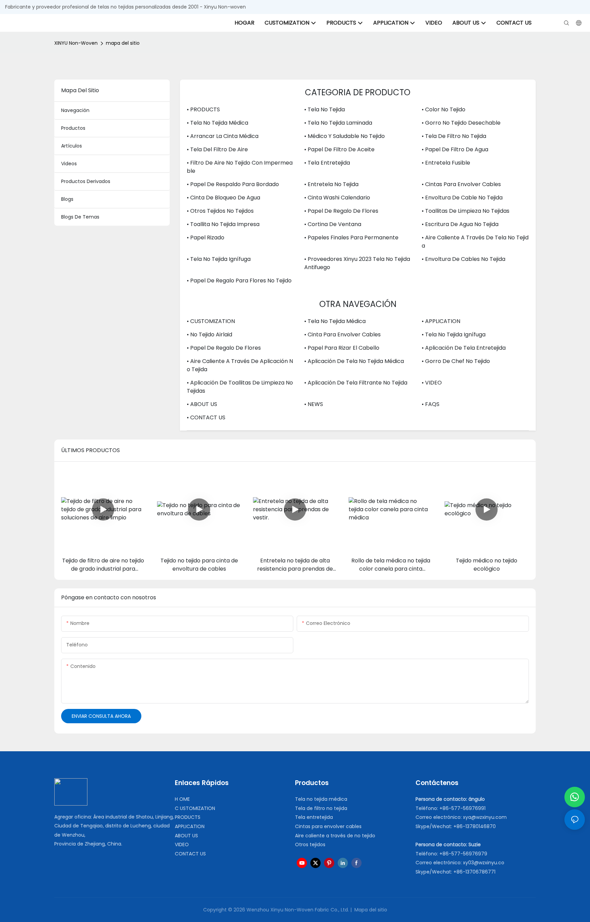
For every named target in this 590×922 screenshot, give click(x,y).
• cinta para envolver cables (342, 334)
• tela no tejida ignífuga (219, 259)
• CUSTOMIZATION (211, 321)
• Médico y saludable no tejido (344, 136)
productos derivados (85, 181)
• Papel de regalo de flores (341, 211)
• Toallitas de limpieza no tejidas (465, 211)
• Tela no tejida (324, 109)
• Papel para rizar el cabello (341, 348)
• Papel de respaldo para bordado (233, 184)
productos (73, 128)
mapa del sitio (123, 43)
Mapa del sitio (370, 909)
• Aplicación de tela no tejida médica (354, 361)
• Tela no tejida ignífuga (454, 334)
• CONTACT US (206, 417)
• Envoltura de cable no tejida (462, 197)
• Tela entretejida (327, 163)
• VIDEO (432, 383)
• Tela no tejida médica (217, 123)
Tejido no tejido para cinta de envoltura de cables (199, 565)
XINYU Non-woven (76, 43)
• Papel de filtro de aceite (339, 149)
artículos (71, 145)
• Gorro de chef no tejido (456, 361)
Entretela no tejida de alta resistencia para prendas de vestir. (295, 565)
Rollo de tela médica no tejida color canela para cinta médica (390, 565)
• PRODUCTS (203, 109)
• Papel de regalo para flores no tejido (239, 280)
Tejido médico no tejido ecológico (486, 565)
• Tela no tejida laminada (338, 123)
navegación (75, 110)
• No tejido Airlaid (209, 334)
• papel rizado (205, 237)
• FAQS (430, 404)
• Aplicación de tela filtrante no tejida (355, 383)
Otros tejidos (310, 844)
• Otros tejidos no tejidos (220, 211)
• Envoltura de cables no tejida (463, 259)
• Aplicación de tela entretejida (464, 348)
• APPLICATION (441, 321)
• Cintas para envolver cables (461, 184)
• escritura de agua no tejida (460, 224)
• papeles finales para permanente (351, 237)
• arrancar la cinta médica (222, 136)
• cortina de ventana (332, 224)
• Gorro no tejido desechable (461, 123)
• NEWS (313, 404)
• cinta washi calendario (337, 197)
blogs (67, 199)
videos (69, 163)
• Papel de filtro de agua (455, 149)
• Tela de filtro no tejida (454, 136)
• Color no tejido (443, 109)
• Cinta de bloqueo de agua (223, 197)
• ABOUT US (202, 404)
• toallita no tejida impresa (223, 224)
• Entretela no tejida (331, 184)
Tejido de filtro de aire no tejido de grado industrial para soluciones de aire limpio (103, 565)
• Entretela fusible (446, 163)
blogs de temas (80, 216)
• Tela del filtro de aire (217, 149)
